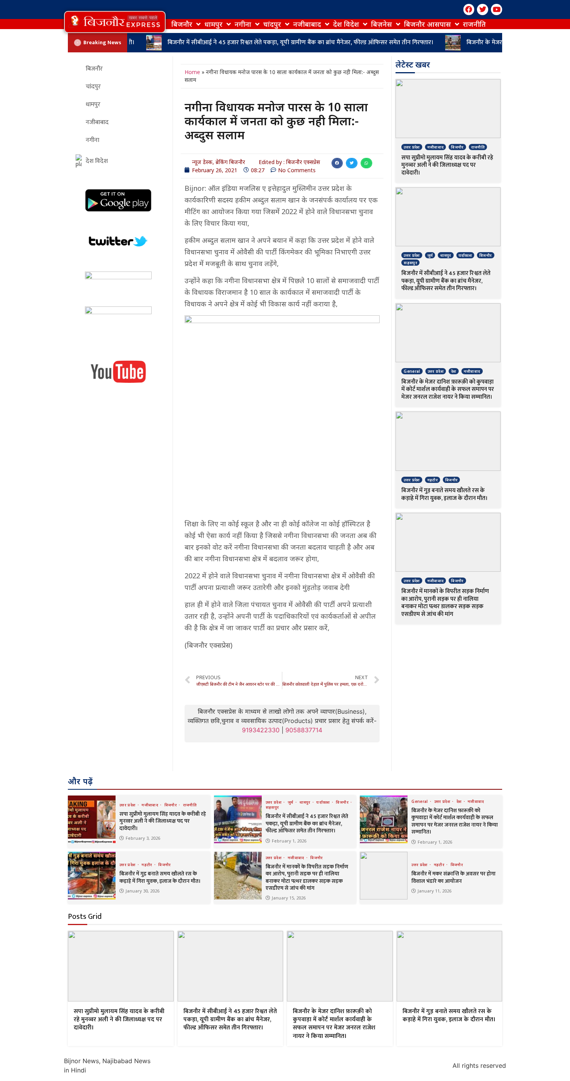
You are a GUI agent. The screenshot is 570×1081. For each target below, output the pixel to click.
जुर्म (430, 255)
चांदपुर (272, 24)
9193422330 (261, 730)
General (412, 371)
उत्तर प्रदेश (412, 147)
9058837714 (303, 730)
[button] (115, 22)
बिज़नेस (381, 24)
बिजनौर (181, 24)
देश (453, 371)
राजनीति (474, 24)
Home (192, 72)
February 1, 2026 (289, 841)
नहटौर (432, 480)
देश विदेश (346, 24)
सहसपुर (410, 262)
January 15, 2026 (289, 898)
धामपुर (213, 24)
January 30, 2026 (142, 891)
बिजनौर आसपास (427, 24)
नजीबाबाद (307, 24)
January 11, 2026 (434, 891)
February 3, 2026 (143, 838)
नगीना (243, 24)
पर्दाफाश (465, 255)
